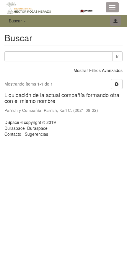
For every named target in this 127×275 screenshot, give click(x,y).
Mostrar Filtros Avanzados (98, 70)
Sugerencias (36, 134)
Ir (117, 56)
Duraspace (37, 128)
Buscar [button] (16, 21)
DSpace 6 (13, 122)
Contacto (12, 134)
